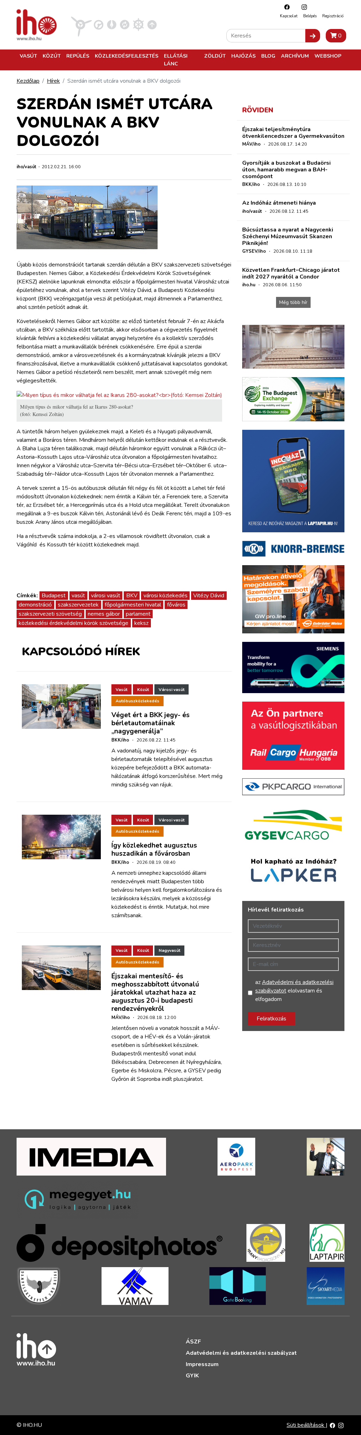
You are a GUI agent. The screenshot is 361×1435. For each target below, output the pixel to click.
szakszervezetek (78, 605)
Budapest (54, 595)
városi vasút (105, 595)
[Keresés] (312, 35)
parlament (138, 614)
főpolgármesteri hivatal (133, 605)
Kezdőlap (28, 81)
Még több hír (293, 302)
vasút (78, 595)
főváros (176, 605)
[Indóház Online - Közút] (98, 24)
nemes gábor (104, 614)
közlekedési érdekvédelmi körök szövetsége (73, 623)
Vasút (28, 55)
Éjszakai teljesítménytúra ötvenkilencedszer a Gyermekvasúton (293, 132)
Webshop (327, 55)
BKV (131, 595)
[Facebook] (285, 7)
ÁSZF (193, 1342)
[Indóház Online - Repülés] (81, 24)
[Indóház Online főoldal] (152, 24)
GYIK (192, 1376)
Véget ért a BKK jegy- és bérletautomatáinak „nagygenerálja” (150, 723)
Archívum (295, 55)
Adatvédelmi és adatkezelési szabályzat (241, 1353)
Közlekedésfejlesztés (126, 55)
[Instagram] (302, 7)
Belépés (310, 16)
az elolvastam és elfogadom (294, 990)
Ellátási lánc (176, 59)
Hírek (53, 81)
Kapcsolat (289, 16)
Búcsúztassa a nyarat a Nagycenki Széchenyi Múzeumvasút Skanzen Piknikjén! (287, 236)
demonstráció (35, 605)
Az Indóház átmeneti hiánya (279, 203)
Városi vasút (171, 689)
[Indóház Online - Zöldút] (124, 24)
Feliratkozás (271, 1019)
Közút (52, 55)
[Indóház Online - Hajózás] (138, 24)
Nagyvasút (169, 950)
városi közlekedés (165, 595)
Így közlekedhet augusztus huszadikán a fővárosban (154, 849)
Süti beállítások (306, 1425)
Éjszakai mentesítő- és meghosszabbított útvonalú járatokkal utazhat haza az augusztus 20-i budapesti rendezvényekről (155, 992)
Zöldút (215, 55)
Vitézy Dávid (208, 595)
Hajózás (243, 55)
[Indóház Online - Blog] (111, 24)
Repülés (77, 55)
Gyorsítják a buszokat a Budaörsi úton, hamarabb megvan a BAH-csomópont (286, 169)
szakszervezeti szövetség (50, 614)
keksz (141, 623)
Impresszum (202, 1364)
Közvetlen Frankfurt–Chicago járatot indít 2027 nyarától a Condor (291, 273)
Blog (268, 55)
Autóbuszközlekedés (137, 701)
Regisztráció (332, 16)
